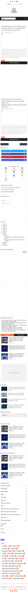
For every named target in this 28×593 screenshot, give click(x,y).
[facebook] (12, 1)
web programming (17, 578)
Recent (7, 335)
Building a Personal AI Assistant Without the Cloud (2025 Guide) (16, 394)
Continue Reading (13, 62)
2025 (4, 225)
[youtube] (17, 1)
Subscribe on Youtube (8, 156)
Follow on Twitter (7, 150)
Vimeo (3, 573)
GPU (3, 558)
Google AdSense (6, 503)
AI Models (14, 546)
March (6, 235)
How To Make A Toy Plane (7, 189)
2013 (4, 242)
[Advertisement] (14, 81)
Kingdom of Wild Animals (7, 191)
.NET (3, 546)
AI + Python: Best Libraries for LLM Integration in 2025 (17, 399)
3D (8, 546)
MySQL (3, 563)
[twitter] (10, 1)
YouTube (5, 517)
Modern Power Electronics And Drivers (10, 187)
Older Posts (23, 144)
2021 (4, 228)
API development (6, 485)
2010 (4, 243)
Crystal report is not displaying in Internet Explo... (14, 237)
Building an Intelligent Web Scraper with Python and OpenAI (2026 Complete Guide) (13, 325)
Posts (4, 200)
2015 (4, 234)
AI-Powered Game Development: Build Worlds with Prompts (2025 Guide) (16, 389)
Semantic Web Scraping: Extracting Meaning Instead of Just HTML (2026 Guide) (13, 323)
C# (3, 494)
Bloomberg (5, 491)
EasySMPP (11, 556)
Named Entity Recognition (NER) (16, 563)
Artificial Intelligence (7, 551)
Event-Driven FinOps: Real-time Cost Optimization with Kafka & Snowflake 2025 (13, 330)
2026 (4, 224)
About (9, 589)
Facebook (19, 556)
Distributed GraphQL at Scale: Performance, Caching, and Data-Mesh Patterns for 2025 (12, 328)
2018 (4, 232)
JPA (3, 506)
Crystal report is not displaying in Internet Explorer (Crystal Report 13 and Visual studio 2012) (13, 28)
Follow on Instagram (8, 159)
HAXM (20, 558)
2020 (4, 229)
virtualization (5, 578)
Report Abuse (5, 196)
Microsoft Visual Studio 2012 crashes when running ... (14, 240)
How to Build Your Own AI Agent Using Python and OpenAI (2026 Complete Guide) (13, 321)
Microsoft (17, 561)
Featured (20, 335)
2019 (4, 231)
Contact (15, 589)
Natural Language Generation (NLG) (11, 508)
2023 (4, 227)
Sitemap (4, 589)
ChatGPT (5, 497)
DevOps (4, 500)
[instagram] (15, 1)
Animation (5, 488)
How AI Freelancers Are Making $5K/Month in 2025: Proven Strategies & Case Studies (16, 406)
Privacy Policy (22, 589)
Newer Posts (4, 144)
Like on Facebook (6, 153)
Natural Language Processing (9, 511)
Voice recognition (13, 573)
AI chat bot (4, 548)
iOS (10, 576)
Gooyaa (24, 587)
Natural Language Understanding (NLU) (11, 514)
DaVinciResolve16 (19, 553)
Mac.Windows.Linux (6, 561)
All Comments (6, 203)
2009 (4, 245)
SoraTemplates (10, 587)
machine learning (7, 520)
